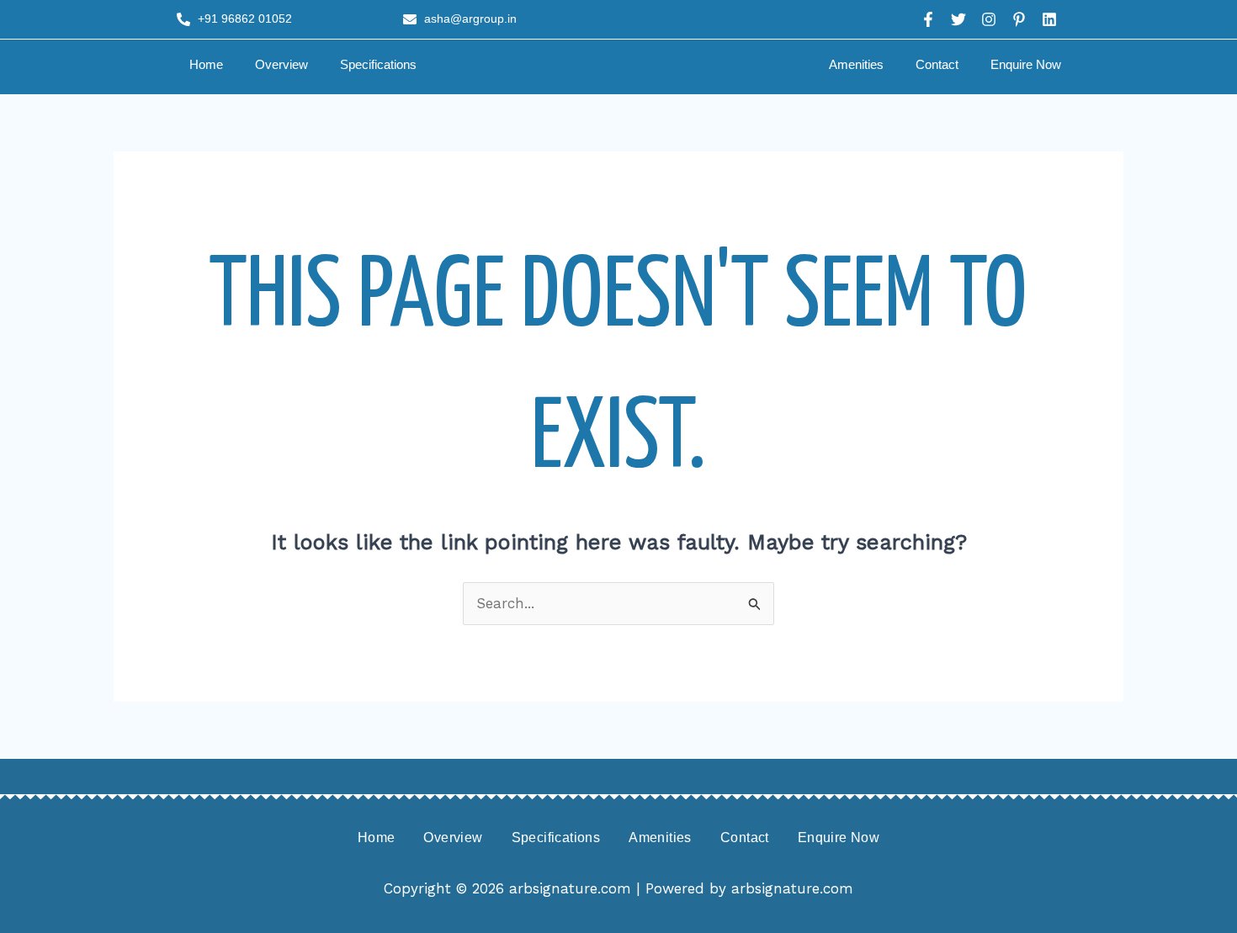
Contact (937, 64)
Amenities (856, 64)
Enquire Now (1025, 64)
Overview (281, 64)
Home (206, 64)
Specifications (378, 64)
